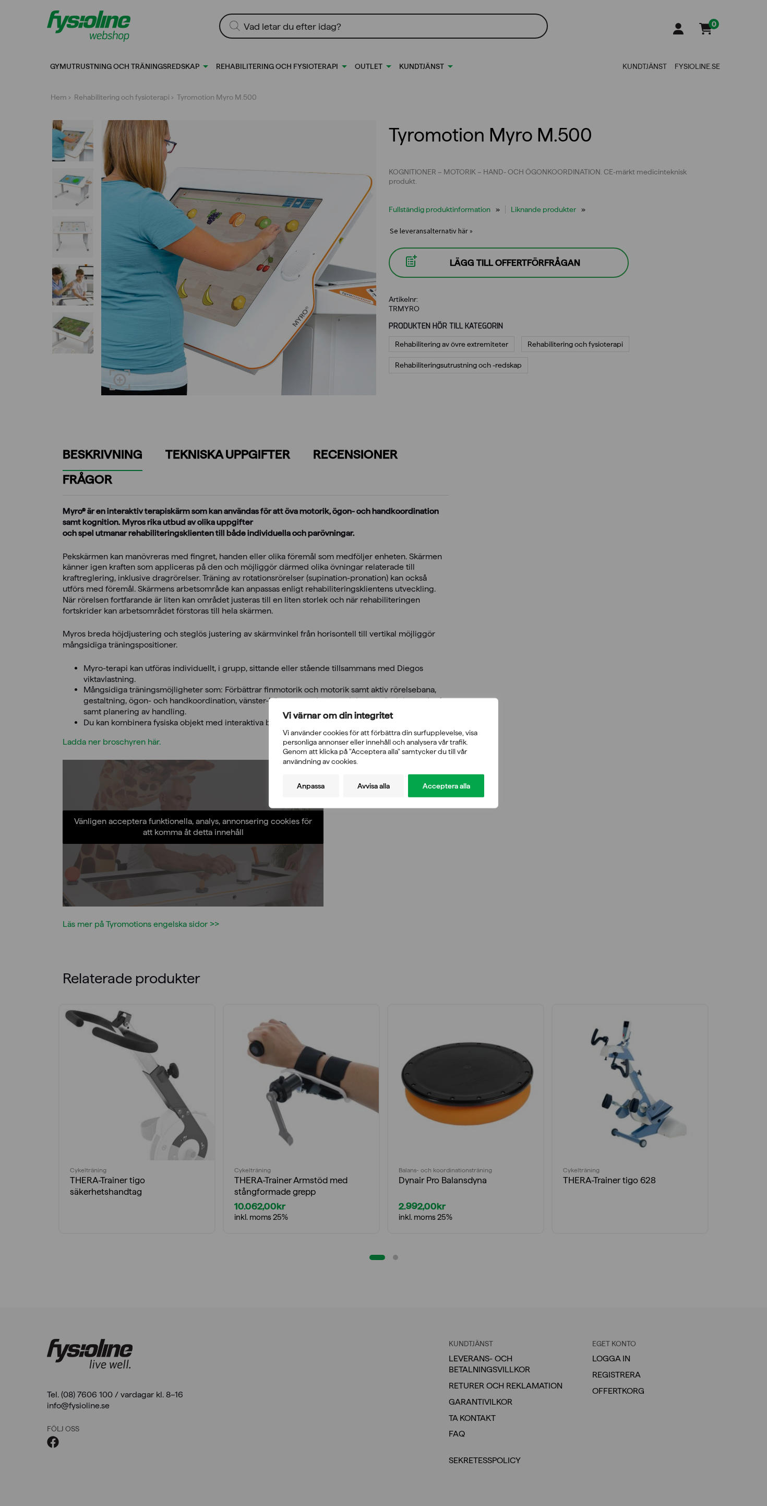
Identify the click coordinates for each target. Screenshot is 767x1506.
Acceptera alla (446, 785)
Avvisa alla (373, 785)
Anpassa (311, 785)
